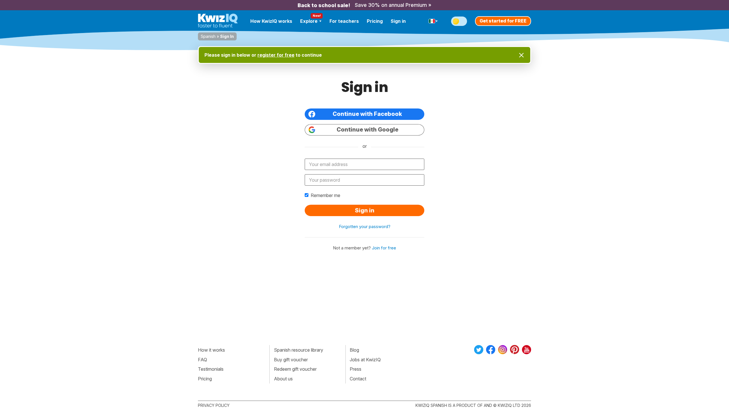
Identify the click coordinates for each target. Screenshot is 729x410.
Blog (354, 350)
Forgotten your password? (364, 226)
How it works (211, 350)
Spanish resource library (298, 350)
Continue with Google (367, 129)
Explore (309, 21)
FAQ (202, 359)
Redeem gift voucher (295, 369)
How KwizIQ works (271, 21)
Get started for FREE (503, 21)
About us (283, 379)
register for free (275, 55)
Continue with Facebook (367, 113)
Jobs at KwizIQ (365, 359)
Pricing (375, 21)
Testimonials (211, 369)
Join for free (384, 248)
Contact (358, 379)
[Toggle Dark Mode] (459, 21)
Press (355, 369)
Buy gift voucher (291, 359)
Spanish (208, 36)
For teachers (344, 21)
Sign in (398, 21)
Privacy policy (214, 405)
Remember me (325, 195)
